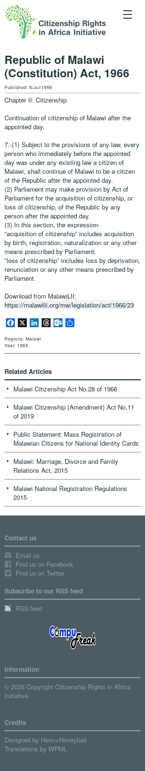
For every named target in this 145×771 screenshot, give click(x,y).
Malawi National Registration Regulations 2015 (70, 493)
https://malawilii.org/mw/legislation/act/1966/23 (69, 304)
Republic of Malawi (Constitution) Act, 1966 (66, 66)
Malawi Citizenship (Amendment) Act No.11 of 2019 (73, 411)
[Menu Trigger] (127, 14)
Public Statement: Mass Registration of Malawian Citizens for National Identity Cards (76, 438)
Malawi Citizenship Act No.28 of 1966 (65, 388)
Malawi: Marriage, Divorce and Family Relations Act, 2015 (65, 465)
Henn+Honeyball (64, 739)
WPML (57, 748)
